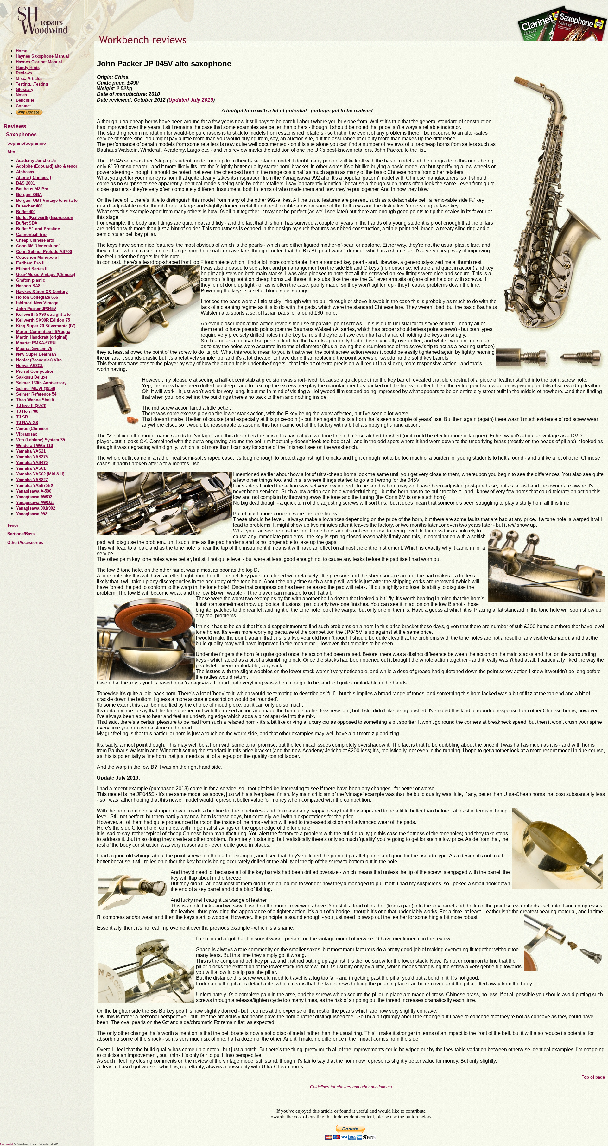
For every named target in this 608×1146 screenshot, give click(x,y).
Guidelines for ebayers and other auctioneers (351, 1087)
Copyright (6, 1144)
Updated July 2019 (190, 100)
